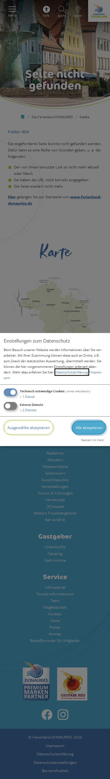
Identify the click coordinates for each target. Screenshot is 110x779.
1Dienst (27, 396)
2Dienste (28, 410)
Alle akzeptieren (89, 427)
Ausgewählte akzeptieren (28, 427)
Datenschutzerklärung (72, 372)
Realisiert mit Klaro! (92, 440)
